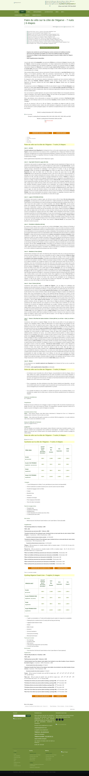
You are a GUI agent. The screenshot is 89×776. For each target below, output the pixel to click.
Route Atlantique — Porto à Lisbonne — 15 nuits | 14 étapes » (61, 706)
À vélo (22, 11)
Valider (28, 715)
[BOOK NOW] (52, 132)
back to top (72, 709)
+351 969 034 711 (49, 736)
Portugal (32, 772)
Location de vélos (49, 11)
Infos (62, 11)
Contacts (27, 15)
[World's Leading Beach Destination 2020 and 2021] (49, 124)
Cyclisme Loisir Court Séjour (35, 754)
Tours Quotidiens (37, 11)
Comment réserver (36, 15)
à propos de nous (18, 15)
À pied (28, 11)
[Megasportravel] (17, 2)
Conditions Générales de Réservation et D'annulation (37, 765)
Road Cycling (32, 759)
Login (63, 755)
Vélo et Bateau (32, 758)
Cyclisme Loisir (33, 753)
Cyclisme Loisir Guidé (34, 756)
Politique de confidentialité (35, 767)
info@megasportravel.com (41, 727)
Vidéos (57, 11)
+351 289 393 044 (44, 732)
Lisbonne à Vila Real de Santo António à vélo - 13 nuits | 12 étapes (37, 706)
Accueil (16, 11)
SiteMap (31, 762)
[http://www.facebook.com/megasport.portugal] (57, 720)
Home (20, 772)
